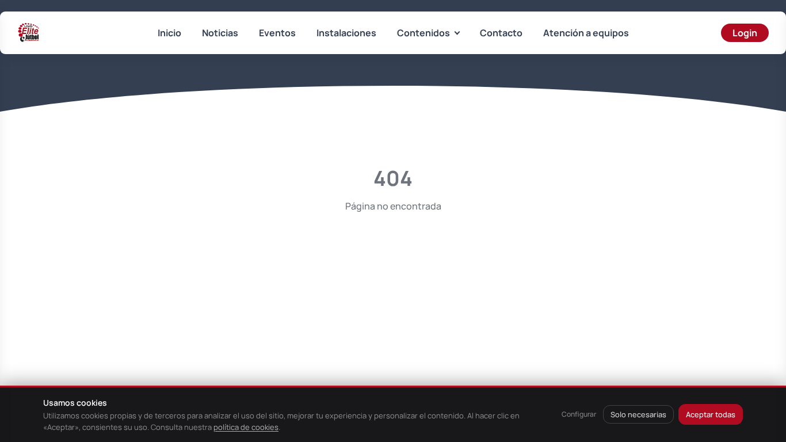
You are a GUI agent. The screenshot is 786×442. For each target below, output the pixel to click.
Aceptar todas (710, 414)
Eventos (277, 32)
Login (744, 32)
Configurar (579, 414)
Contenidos (423, 32)
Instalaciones (346, 32)
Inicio (169, 32)
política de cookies (245, 427)
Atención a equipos (586, 32)
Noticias (220, 32)
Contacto (501, 32)
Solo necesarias (638, 414)
